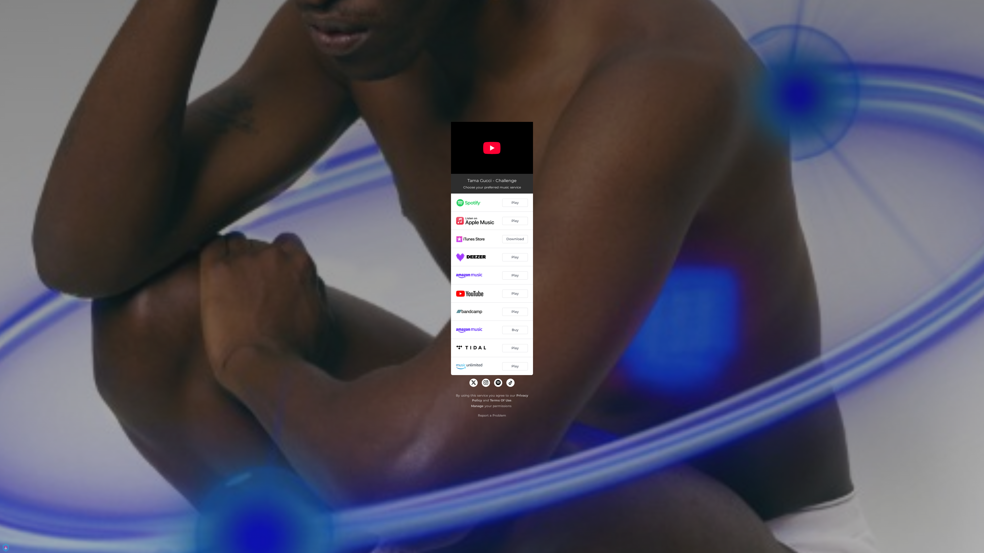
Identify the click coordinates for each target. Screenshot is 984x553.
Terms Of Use (500, 400)
